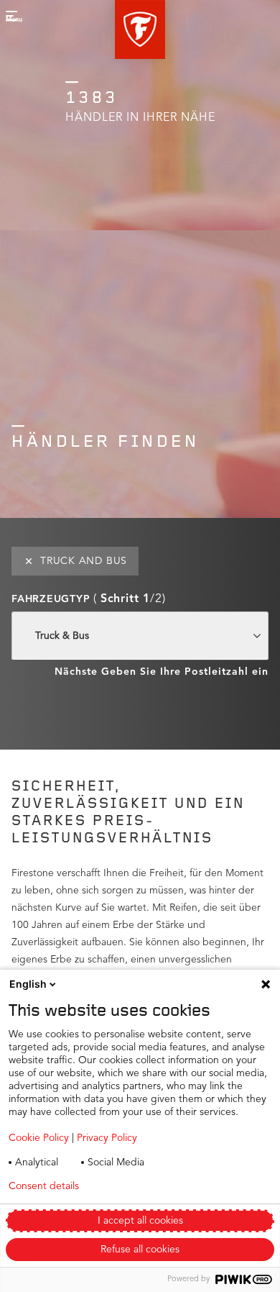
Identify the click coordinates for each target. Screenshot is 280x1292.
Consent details (44, 1186)
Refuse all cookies (140, 1250)
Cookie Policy (39, 1138)
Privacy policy (149, 1186)
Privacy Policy (107, 1138)
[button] (140, 29)
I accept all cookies (140, 1221)
